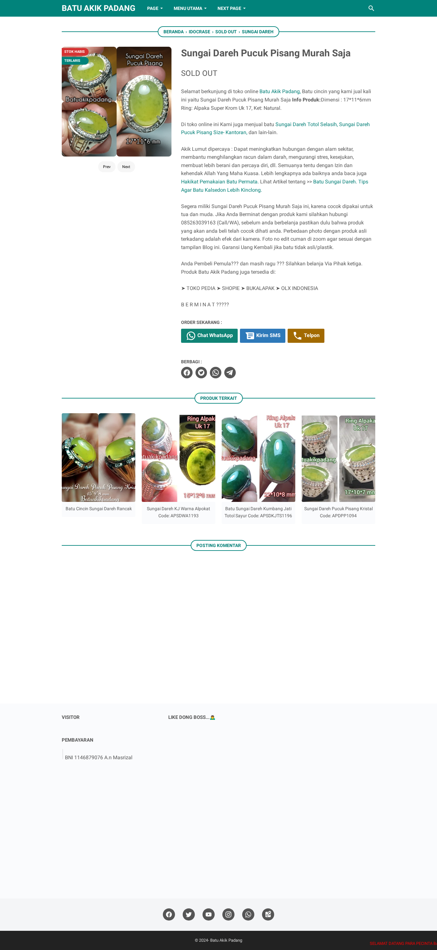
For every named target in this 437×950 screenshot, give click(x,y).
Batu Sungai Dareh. (335, 182)
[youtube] (209, 914)
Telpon (311, 335)
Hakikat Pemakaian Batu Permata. (220, 182)
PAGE (152, 8)
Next (126, 167)
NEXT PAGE (229, 8)
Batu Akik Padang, (280, 91)
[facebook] (187, 372)
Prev (107, 167)
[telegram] (230, 372)
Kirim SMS (268, 335)
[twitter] (201, 372)
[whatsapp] (215, 372)
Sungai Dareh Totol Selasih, (306, 124)
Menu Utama (188, 8)
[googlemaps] (268, 914)
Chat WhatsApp (214, 335)
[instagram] (228, 914)
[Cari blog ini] (371, 8)
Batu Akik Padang (98, 8)
